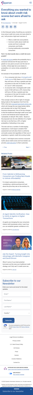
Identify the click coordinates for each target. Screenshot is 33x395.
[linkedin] (11, 26)
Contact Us (16, 362)
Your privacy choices (18, 374)
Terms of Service (25, 327)
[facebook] (2, 26)
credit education (11, 143)
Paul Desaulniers (7, 22)
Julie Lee (14, 269)
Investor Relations (16, 359)
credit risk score (7, 59)
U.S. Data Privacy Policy (16, 344)
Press (16, 351)
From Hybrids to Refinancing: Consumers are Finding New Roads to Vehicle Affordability (16, 176)
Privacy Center (17, 340)
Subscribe (8, 320)
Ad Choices (16, 348)
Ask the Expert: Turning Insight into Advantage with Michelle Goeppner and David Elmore (16, 256)
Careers (16, 355)
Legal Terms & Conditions (16, 337)
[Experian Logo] (6, 3)
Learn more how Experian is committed (18, 369)
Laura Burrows (15, 229)
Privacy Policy (15, 327)
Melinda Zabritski (16, 189)
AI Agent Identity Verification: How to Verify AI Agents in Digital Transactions (16, 216)
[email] (15, 26)
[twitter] (7, 26)
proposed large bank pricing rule (21, 104)
